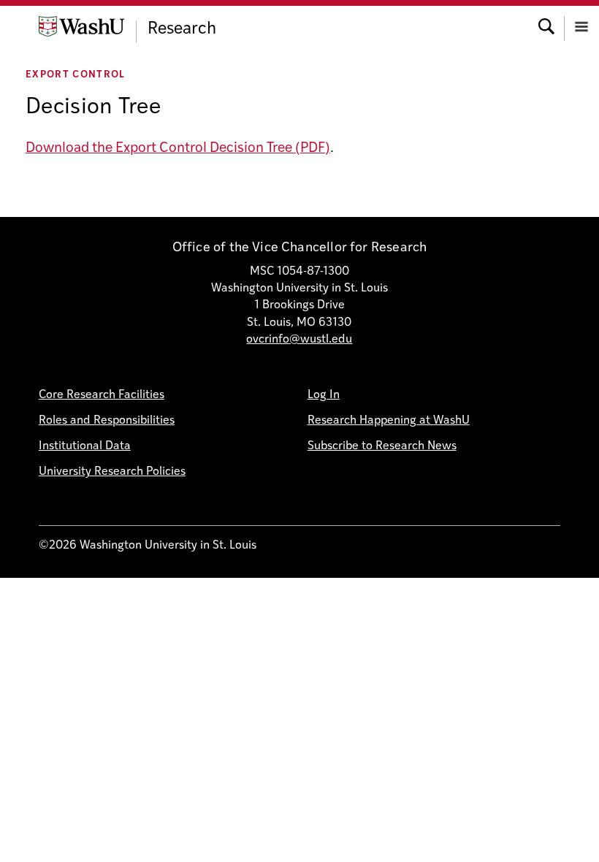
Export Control (76, 75)
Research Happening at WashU (389, 421)
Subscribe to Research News (382, 446)
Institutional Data (85, 446)
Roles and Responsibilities (107, 421)
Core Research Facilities (101, 395)
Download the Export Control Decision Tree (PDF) (178, 149)
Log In (324, 395)
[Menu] (581, 25)
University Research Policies (112, 472)
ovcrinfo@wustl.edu (299, 340)
